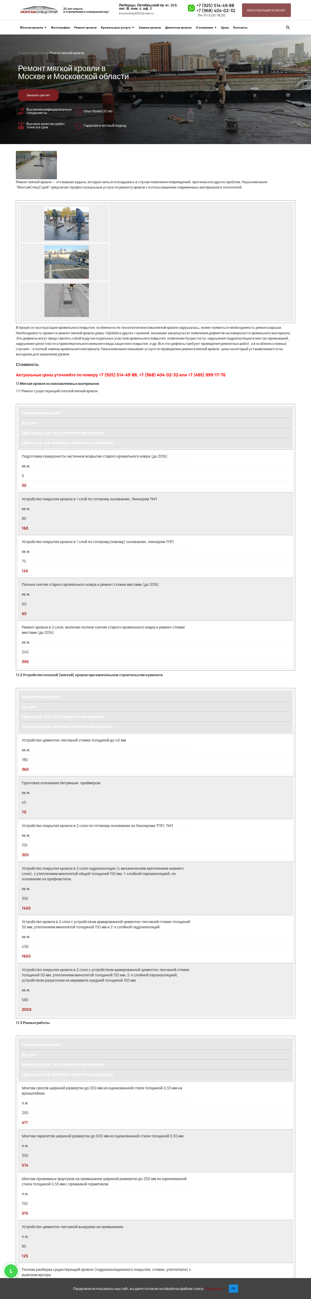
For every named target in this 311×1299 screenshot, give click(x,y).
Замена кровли (150, 27)
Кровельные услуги (116, 27)
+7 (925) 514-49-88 (215, 5)
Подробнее (214, 1288)
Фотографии (60, 27)
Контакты (240, 27)
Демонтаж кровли (178, 27)
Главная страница (32, 53)
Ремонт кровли (85, 27)
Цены (225, 27)
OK (233, 1288)
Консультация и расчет (266, 10)
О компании (204, 27)
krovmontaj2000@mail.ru (136, 13)
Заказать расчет (38, 95)
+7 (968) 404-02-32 (215, 10)
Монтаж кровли (31, 27)
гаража (112, 333)
